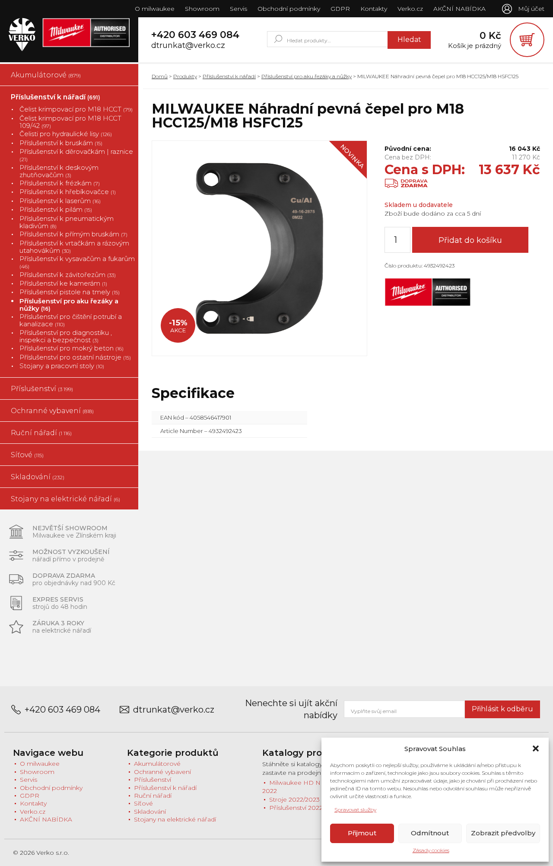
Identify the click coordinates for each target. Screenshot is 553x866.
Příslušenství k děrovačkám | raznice (76, 155)
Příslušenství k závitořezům (67, 274)
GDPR (340, 9)
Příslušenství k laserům (60, 200)
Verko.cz (410, 9)
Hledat (409, 39)
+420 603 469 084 (195, 35)
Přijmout (362, 833)
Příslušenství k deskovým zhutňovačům (59, 171)
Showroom (202, 9)
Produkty (185, 76)
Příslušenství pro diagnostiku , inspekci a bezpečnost (65, 336)
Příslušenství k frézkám (59, 183)
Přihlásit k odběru (502, 709)
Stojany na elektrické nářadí (65, 499)
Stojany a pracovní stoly (61, 365)
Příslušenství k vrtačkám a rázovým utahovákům (74, 247)
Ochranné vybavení (52, 411)
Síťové (27, 455)
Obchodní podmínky (288, 9)
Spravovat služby (355, 809)
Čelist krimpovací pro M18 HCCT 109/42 (70, 122)
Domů (160, 76)
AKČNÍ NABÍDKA (459, 9)
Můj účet (531, 9)
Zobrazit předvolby (503, 833)
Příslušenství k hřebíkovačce (67, 191)
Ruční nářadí (41, 433)
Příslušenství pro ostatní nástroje (75, 357)
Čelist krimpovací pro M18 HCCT (76, 109)
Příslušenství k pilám (55, 209)
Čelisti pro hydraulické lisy (65, 133)
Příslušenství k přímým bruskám (73, 234)
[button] (535, 748)
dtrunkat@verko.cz (188, 45)
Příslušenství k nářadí (55, 97)
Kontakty (373, 9)
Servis (238, 9)
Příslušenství (42, 389)
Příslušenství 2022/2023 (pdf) (311, 808)
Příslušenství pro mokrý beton (71, 348)
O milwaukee (155, 9)
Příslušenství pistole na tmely (69, 292)
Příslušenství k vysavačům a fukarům (77, 262)
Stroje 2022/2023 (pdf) (302, 799)
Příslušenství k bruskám (60, 142)
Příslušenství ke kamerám (63, 283)
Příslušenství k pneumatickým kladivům (66, 222)
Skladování (37, 477)
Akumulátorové (46, 75)
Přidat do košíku (470, 240)
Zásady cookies (431, 850)
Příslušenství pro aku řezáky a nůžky (68, 304)
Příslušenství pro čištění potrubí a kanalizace (70, 320)
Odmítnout (430, 833)
